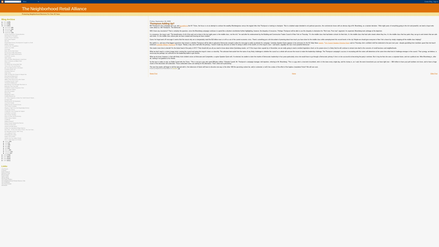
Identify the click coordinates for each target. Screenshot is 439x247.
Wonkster (4, 185)
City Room (4, 169)
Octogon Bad (8, 99)
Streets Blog (5, 178)
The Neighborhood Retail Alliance (54, 8)
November (8, 29)
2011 (5, 22)
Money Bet (8, 93)
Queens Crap (5, 173)
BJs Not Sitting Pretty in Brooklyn (14, 67)
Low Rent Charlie (9, 103)
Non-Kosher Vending (10, 114)
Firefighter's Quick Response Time (14, 88)
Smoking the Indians (10, 89)
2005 (5, 160)
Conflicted (7, 119)
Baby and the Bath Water (11, 51)
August (7, 141)
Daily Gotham (5, 172)
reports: (321, 43)
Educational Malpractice (11, 76)
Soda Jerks (8, 73)
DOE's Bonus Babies (10, 118)
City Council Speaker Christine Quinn (337, 43)
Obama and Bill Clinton (11, 126)
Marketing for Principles (11, 36)
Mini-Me (7, 41)
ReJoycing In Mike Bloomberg (13, 52)
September (8, 32)
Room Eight (5, 175)
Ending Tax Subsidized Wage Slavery (15, 128)
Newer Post (153, 73)
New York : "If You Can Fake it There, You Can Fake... (20, 129)
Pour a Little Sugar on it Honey (13, 139)
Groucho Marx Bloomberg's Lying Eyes (15, 59)
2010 (5, 24)
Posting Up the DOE (10, 124)
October (7, 31)
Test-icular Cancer (10, 109)
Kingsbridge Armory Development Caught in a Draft (19, 42)
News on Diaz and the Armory (13, 116)
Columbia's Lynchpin (10, 113)
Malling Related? (9, 121)
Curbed (3, 170)
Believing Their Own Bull (11, 86)
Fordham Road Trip (10, 69)
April (6, 148)
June (6, 144)
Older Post (434, 73)
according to (184, 26)
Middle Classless (9, 44)
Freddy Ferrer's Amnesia (11, 37)
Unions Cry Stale (9, 47)
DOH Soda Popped (10, 39)
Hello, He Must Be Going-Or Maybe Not (16, 74)
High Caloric (8, 57)
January (7, 153)
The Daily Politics (6, 179)
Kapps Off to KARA (10, 136)
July (6, 143)
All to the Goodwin (10, 91)
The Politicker (5, 182)
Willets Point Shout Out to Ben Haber (15, 79)
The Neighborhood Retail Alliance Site (13, 181)
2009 (5, 26)
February (7, 151)
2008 (5, 155)
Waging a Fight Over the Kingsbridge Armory (17, 108)
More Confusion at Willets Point (13, 61)
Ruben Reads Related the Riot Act (14, 123)
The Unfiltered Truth (10, 133)
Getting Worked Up (10, 96)
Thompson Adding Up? (11, 82)
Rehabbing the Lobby (10, 134)
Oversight (7, 49)
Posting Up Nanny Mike (11, 77)
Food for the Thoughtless (12, 46)
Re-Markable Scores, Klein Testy (14, 131)
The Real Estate (6, 184)
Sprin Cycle (5, 176)
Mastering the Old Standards (12, 101)
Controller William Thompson (165, 45)
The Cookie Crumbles (11, 106)
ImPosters (7, 62)
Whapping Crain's (9, 94)
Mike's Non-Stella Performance (13, 54)
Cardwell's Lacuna (10, 56)
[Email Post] (178, 68)
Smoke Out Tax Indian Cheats (13, 138)
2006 (5, 158)
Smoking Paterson (10, 71)
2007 (5, 157)
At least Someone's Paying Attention (14, 34)
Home (294, 73)
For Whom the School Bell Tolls (13, 64)
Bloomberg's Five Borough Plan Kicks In (16, 84)
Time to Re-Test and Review (12, 66)
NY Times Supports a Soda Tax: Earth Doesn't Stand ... (20, 98)
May (6, 146)
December (8, 27)
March (7, 150)
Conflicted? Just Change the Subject (15, 111)
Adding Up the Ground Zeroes (13, 104)
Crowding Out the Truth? (11, 81)
